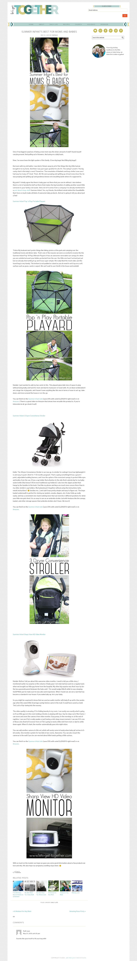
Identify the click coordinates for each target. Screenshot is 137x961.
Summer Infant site (36, 399)
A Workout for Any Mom (52, 894)
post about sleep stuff (22, 190)
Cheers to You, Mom (64, 894)
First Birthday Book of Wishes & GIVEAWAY (18, 894)
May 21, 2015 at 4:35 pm (31, 933)
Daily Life (54, 902)
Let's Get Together (34, 9)
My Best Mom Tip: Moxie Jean (41, 894)
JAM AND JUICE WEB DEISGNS (76, 958)
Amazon (16, 401)
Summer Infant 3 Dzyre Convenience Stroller (29, 416)
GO (125, 16)
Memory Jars (76, 893)
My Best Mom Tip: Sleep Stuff (29, 894)
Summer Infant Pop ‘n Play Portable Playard (29, 201)
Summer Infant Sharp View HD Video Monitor (29, 634)
